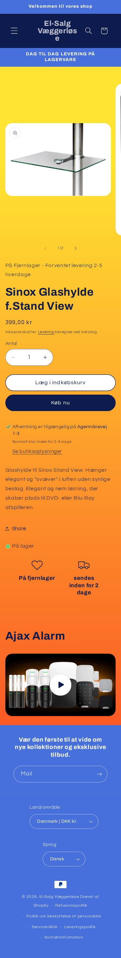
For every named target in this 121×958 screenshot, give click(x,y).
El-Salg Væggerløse (59, 897)
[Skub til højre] (75, 248)
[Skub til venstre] (45, 248)
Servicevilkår (45, 927)
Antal (11, 343)
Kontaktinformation (63, 937)
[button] (14, 31)
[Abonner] (99, 774)
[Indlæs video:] (60, 685)
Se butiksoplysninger (37, 451)
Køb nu (60, 402)
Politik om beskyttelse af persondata (64, 916)
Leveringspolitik (80, 927)
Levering (46, 332)
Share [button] (19, 528)
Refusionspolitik (71, 905)
